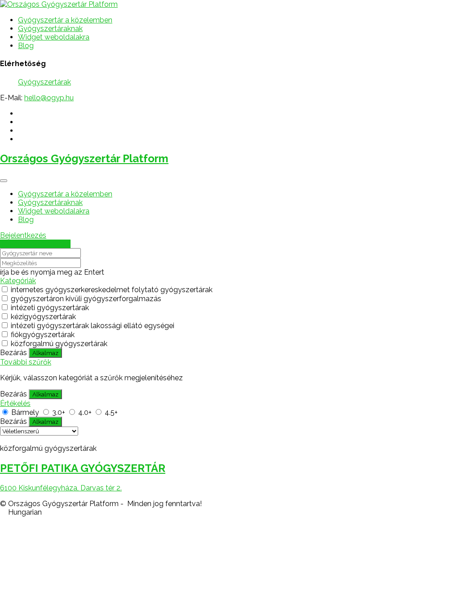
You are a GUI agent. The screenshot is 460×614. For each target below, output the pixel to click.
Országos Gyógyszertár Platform (84, 158)
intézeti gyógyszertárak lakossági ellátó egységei (92, 325)
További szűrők (25, 362)
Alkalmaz (45, 352)
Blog (26, 45)
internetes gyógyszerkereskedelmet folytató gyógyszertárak (111, 289)
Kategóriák (18, 280)
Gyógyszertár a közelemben (65, 20)
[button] (230, 512)
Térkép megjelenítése (35, 244)
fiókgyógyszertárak (43, 334)
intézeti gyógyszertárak (50, 307)
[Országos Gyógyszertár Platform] (59, 4)
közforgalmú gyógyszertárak (59, 343)
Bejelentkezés (23, 235)
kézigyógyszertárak (43, 316)
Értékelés (15, 403)
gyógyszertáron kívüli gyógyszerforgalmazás (86, 298)
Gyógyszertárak (44, 82)
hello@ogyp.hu (49, 97)
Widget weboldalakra (53, 37)
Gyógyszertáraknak (50, 28)
